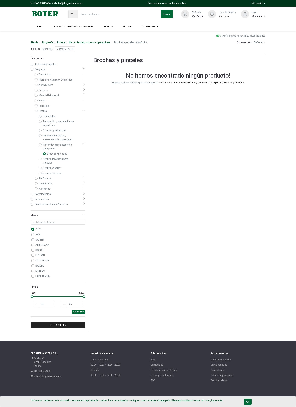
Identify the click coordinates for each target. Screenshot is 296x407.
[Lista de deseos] (212, 14)
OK (247, 401)
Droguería (47, 42)
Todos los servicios (221, 359)
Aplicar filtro (78, 312)
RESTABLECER (58, 325)
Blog (153, 359)
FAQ (153, 380)
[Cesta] (185, 14)
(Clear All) (47, 49)
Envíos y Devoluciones (162, 375)
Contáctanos (217, 370)
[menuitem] (39, 26)
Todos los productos (46, 64)
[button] (258, 3)
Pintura (61, 42)
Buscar (167, 14)
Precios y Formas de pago (164, 370)
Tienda (34, 42)
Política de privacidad (222, 375)
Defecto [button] (258, 42)
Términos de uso (220, 380)
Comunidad (157, 364)
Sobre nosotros (219, 364)
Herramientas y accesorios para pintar (89, 42)
